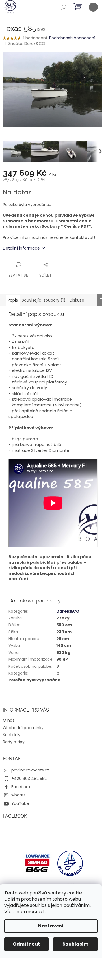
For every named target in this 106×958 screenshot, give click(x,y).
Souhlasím (75, 944)
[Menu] (93, 7)
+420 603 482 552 (29, 778)
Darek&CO (67, 611)
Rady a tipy (14, 742)
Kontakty (11, 735)
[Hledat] (63, 7)
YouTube (20, 803)
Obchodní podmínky (23, 728)
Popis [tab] (13, 300)
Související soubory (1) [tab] (44, 300)
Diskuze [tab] (77, 300)
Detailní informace (21, 248)
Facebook (21, 787)
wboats (18, 795)
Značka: (26, 43)
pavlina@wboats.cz (30, 770)
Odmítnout (26, 944)
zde (42, 911)
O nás (8, 720)
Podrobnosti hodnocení (72, 38)
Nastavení (51, 926)
